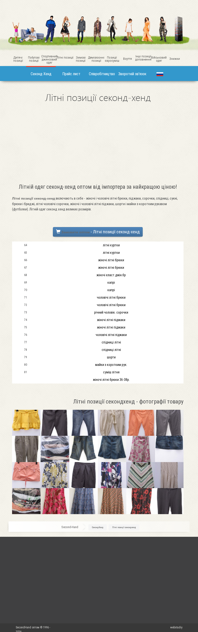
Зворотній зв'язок (132, 74)
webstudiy (176, 627)
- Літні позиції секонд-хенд (100, 231)
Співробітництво (102, 74)
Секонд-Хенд (41, 74)
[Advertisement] (98, 144)
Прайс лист (71, 74)
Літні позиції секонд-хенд (124, 527)
